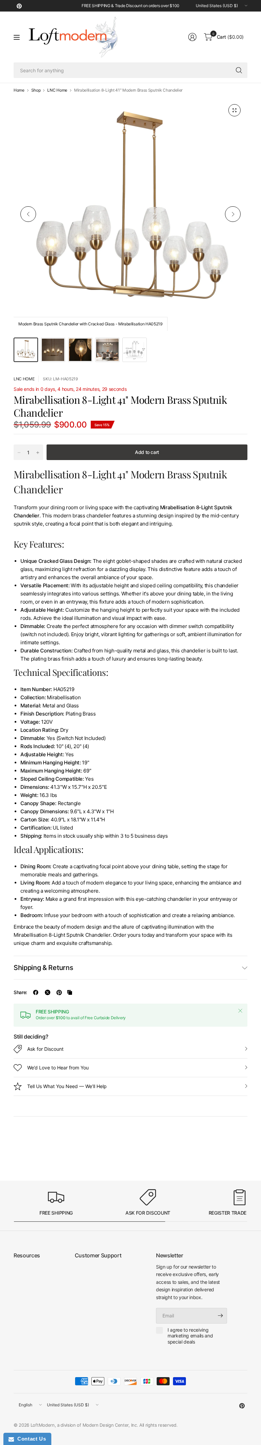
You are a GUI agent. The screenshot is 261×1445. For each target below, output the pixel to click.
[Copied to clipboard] (69, 992)
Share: (20, 992)
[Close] (240, 1010)
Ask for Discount (45, 1049)
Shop (36, 90)
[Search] (238, 70)
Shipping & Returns (43, 968)
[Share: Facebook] (35, 992)
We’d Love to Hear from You (58, 1067)
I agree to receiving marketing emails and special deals (190, 1336)
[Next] (233, 214)
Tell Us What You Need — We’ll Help (67, 1086)
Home (19, 90)
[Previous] (28, 214)
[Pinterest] (19, 5)
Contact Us (30, 1439)
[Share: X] (47, 992)
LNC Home (57, 90)
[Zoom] (234, 110)
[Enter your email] (220, 1316)
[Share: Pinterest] (59, 992)
